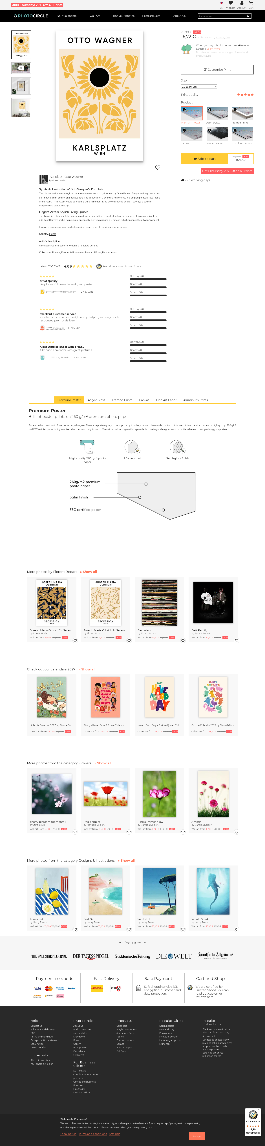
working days (197, 180)
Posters (120, 1036)
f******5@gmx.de (55, 328)
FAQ (32, 1033)
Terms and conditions (42, 1036)
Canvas (120, 1044)
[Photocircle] (31, 16)
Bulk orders (79, 1071)
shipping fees (223, 37)
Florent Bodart (59, 180)
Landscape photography (215, 1039)
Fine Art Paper (124, 1047)
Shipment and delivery (42, 1029)
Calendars (121, 1025)
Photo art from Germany (215, 1032)
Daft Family (199, 630)
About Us (78, 1025)
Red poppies (92, 821)
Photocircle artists (40, 1060)
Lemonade (37, 919)
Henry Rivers (40, 922)
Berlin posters (166, 1025)
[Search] (248, 15)
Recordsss (144, 630)
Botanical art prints (212, 1052)
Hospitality (79, 1089)
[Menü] (259, 1110)
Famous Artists (110, 252)
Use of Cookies (38, 1047)
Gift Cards (121, 1051)
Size (184, 80)
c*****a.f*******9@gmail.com (61, 291)
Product (187, 102)
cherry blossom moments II (48, 821)
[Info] (184, 109)
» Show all (88, 572)
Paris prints (165, 1033)
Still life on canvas (211, 1056)
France (52, 233)
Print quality (189, 94)
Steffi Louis (39, 824)
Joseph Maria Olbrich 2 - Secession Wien (52, 630)
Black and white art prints (216, 1029)
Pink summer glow (150, 821)
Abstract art (208, 1036)
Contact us (36, 1025)
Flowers (56, 252)
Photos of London (168, 1036)
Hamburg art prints (169, 1040)
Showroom (79, 1036)
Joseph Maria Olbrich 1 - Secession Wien (105, 630)
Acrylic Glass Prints (126, 1029)
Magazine (78, 1054)
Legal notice (36, 1044)
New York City (166, 1029)
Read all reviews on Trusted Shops (122, 266)
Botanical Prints (93, 252)
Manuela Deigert (96, 824)
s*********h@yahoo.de (57, 357)
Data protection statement (44, 1040)
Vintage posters (210, 1049)
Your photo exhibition (41, 1064)
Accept (197, 1136)
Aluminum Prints (125, 1033)
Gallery (77, 1044)
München (164, 1044)
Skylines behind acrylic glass (217, 1043)
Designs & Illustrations (72, 252)
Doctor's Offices (81, 1092)
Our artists (79, 1051)
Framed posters (125, 1040)
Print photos (80, 1047)
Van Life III (145, 919)
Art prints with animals (214, 1046)
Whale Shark (200, 919)
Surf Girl (89, 919)
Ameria (196, 821)
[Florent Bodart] (43, 179)
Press (76, 1040)
